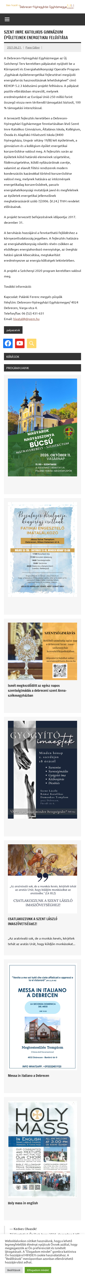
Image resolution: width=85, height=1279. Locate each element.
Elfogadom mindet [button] (38, 1270)
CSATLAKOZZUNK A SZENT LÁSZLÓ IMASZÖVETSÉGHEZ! (32, 921)
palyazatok (13, 330)
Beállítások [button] (13, 1270)
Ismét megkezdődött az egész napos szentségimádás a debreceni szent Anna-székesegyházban (37, 690)
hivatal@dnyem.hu (26, 319)
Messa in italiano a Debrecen (28, 1075)
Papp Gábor (33, 47)
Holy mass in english (23, 1202)
